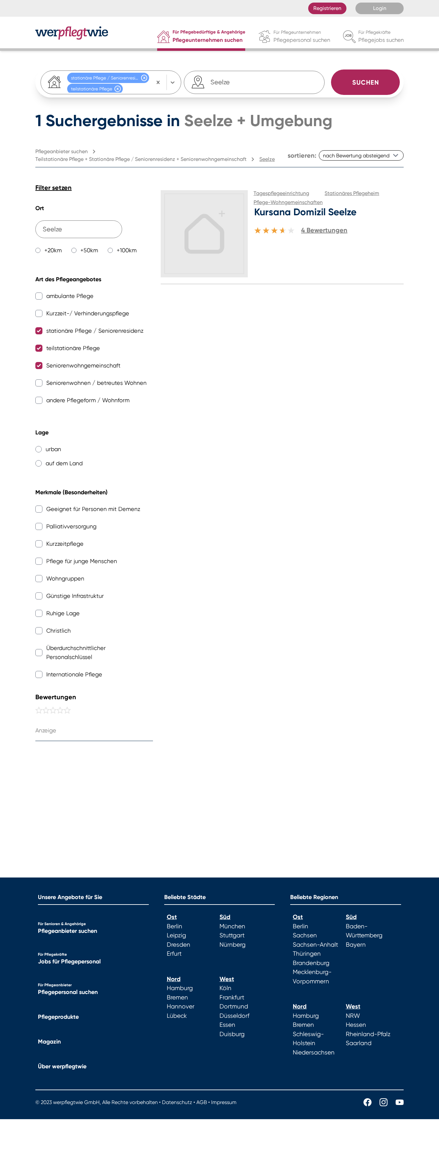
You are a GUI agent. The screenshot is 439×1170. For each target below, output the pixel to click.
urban (53, 449)
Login (379, 8)
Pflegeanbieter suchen (67, 930)
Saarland (359, 1043)
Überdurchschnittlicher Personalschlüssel (76, 652)
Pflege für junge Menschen (81, 561)
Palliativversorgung (71, 526)
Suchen (365, 82)
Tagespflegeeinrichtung (281, 193)
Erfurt (174, 953)
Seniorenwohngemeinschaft (83, 365)
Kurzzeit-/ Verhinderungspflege (87, 313)
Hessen (356, 1024)
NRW (353, 1015)
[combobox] (221, 82)
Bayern (356, 944)
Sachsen (305, 935)
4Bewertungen (324, 230)
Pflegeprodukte (58, 1016)
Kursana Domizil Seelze (305, 212)
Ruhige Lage (63, 613)
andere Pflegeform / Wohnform (88, 400)
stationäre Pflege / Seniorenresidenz (94, 330)
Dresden (178, 944)
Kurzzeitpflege (65, 543)
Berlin (174, 926)
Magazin (49, 1041)
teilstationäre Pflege (73, 348)
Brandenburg (311, 963)
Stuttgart (232, 935)
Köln (225, 988)
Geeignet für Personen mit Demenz (93, 509)
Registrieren (327, 8)
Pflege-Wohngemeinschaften (288, 202)
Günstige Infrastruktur (75, 595)
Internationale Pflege (74, 674)
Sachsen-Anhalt (315, 944)
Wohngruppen (65, 578)
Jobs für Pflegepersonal (69, 961)
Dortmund (234, 1006)
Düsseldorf (234, 1015)
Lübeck (177, 1015)
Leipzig (176, 935)
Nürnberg (233, 944)
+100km (127, 250)
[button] (144, 78)
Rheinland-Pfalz (368, 1034)
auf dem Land (64, 463)
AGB (201, 1102)
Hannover (180, 1006)
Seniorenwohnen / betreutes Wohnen (96, 382)
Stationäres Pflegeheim (352, 193)
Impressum (224, 1102)
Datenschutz (177, 1102)
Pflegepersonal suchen (68, 992)
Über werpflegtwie (62, 1066)
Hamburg (180, 988)
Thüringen (307, 953)
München (232, 926)
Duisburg (232, 1034)
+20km (53, 250)
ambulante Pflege (70, 295)
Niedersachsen (314, 1052)
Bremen (177, 997)
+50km (89, 250)
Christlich (58, 630)
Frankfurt (232, 997)
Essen (227, 1024)
